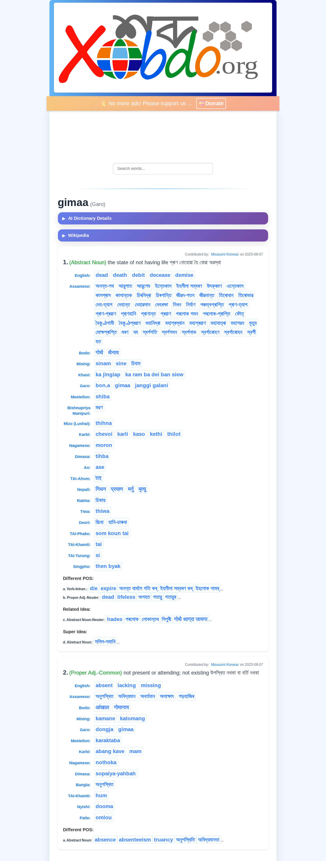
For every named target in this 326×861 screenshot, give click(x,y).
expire (108, 588)
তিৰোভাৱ (245, 295)
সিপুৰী (166, 619)
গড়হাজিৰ (186, 696)
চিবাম (135, 363)
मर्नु (131, 489)
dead (102, 275)
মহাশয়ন (237, 323)
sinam (103, 363)
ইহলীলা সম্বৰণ (189, 286)
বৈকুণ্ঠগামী (105, 323)
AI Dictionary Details (87, 218)
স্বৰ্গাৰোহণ (210, 332)
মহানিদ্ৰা (152, 323)
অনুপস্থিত (104, 696)
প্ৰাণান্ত (148, 314)
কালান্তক (124, 295)
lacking (127, 685)
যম (135, 332)
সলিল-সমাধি (105, 642)
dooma (104, 806)
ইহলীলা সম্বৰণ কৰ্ (176, 588)
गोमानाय (121, 707)
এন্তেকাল (235, 286)
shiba (103, 396)
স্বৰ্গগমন (169, 332)
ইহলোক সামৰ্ (207, 588)
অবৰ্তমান (147, 696)
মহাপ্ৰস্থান (175, 323)
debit (138, 275)
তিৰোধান (226, 295)
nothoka (106, 762)
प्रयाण (117, 489)
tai (99, 544)
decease (160, 275)
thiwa (102, 511)
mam (135, 751)
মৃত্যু (253, 323)
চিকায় (100, 500)
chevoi (104, 434)
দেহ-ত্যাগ (104, 305)
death (120, 275)
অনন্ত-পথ (105, 286)
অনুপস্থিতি (185, 840)
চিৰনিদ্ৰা (144, 295)
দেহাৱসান (142, 305)
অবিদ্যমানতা (208, 840)
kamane (105, 718)
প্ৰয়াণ (166, 314)
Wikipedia (75, 235)
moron (104, 445)
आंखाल (102, 707)
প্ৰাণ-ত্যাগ (238, 305)
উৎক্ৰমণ (214, 286)
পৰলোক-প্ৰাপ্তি (216, 314)
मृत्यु (142, 489)
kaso (139, 434)
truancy (163, 840)
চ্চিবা (100, 522)
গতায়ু (157, 597)
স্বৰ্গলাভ (189, 332)
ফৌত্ (239, 314)
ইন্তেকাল (163, 286)
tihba (102, 456)
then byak (108, 566)
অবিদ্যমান (127, 696)
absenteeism (135, 840)
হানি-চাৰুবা (117, 522)
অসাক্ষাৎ (167, 696)
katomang (132, 718)
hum (101, 795)
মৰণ (125, 332)
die (94, 588)
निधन (101, 489)
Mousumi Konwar (225, 254)
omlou (104, 817)
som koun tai (112, 533)
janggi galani (151, 385)
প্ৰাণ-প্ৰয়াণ (106, 314)
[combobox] (163, 168)
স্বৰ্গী (251, 332)
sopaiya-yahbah (116, 773)
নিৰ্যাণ (190, 305)
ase (100, 467)
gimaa (122, 385)
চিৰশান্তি (163, 295)
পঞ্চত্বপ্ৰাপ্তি (212, 305)
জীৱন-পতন (185, 295)
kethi (156, 434)
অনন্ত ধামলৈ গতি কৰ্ (138, 588)
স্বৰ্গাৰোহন (233, 332)
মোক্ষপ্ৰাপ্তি (106, 332)
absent (104, 685)
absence (105, 840)
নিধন (177, 305)
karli (122, 434)
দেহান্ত (123, 305)
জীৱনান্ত (206, 295)
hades (114, 619)
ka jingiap (108, 374)
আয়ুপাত (125, 286)
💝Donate (216, 103)
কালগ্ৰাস (103, 295)
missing (151, 685)
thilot (174, 434)
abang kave (110, 751)
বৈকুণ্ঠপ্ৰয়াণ (130, 323)
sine (121, 363)
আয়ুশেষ (143, 286)
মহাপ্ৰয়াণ (197, 323)
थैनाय (113, 352)
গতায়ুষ (170, 597)
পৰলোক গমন (187, 314)
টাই (99, 478)
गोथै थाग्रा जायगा (190, 619)
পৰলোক (132, 619)
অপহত (144, 597)
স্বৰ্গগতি (150, 332)
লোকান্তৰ (150, 619)
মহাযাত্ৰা (218, 323)
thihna (104, 423)
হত (98, 341)
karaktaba (108, 740)
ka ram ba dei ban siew (154, 374)
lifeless (126, 597)
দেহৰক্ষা (161, 305)
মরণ (99, 407)
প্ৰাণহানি (128, 314)
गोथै (99, 352)
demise (184, 275)
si (98, 555)
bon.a (103, 385)
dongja (104, 729)
